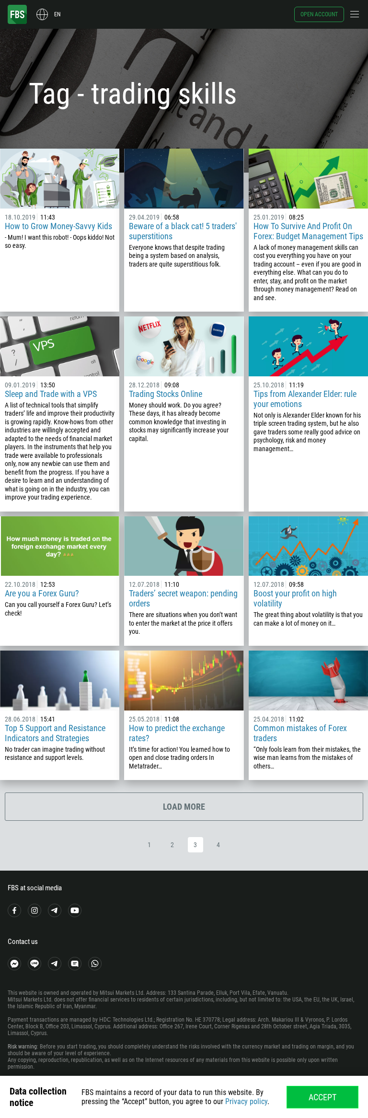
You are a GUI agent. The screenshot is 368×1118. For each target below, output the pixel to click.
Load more (184, 807)
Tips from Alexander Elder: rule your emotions (304, 399)
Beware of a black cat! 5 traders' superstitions (183, 231)
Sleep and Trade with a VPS (51, 394)
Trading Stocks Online (165, 394)
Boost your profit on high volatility (295, 598)
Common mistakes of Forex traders (300, 733)
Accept (322, 1097)
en (57, 14)
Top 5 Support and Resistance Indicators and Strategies (55, 733)
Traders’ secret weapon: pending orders (183, 598)
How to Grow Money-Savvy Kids (58, 226)
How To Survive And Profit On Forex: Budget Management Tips (308, 231)
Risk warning (22, 1046)
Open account (319, 14)
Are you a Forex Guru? (42, 593)
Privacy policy (246, 1101)
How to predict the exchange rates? (177, 733)
